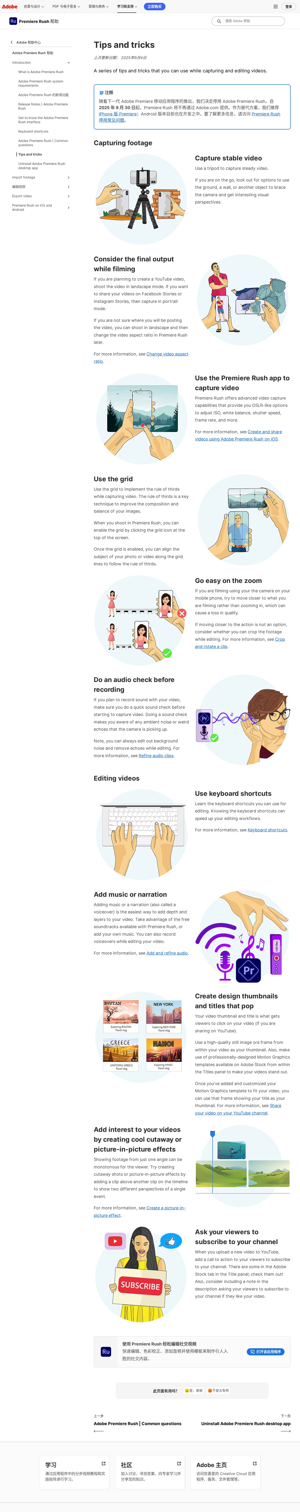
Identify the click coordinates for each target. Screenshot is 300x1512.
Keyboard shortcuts (33, 131)
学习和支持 (125, 6)
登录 (288, 6)
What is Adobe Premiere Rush (41, 72)
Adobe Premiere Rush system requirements (40, 83)
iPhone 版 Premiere (118, 113)
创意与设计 (32, 6)
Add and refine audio (167, 953)
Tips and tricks (30, 154)
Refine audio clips (156, 755)
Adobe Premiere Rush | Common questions (43, 143)
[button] (275, 6)
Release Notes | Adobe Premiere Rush (43, 106)
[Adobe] (9, 6)
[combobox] (248, 21)
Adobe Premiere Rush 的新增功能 (43, 95)
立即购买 (155, 6)
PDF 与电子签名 (64, 6)
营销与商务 (97, 6)
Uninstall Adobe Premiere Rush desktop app (41, 166)
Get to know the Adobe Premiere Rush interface (43, 120)
